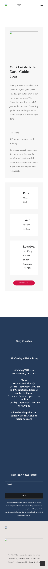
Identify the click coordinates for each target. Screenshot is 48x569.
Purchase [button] (24, 283)
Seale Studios (34, 562)
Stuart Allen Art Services (29, 558)
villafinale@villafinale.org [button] (24, 358)
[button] (42, 6)
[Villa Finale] (18, 6)
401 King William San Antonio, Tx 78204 (24, 372)
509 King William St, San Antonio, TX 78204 (27, 260)
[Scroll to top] (42, 563)
